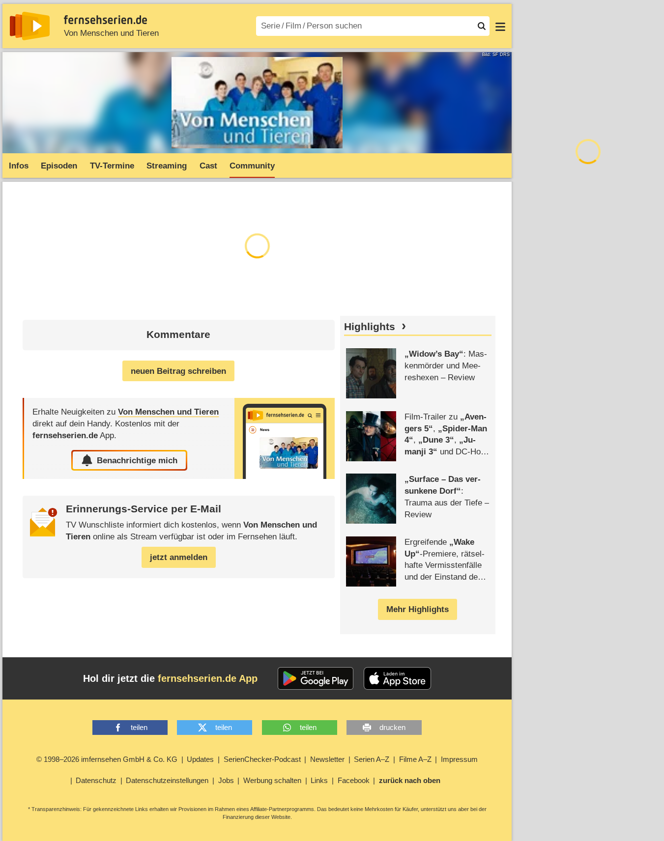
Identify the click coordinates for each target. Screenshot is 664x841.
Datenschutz (96, 780)
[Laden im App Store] (398, 678)
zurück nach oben (409, 780)
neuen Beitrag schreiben (178, 371)
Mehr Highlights (417, 609)
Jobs (226, 780)
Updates (200, 759)
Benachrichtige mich (137, 460)
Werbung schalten (272, 780)
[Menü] (500, 26)
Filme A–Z (415, 759)
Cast (208, 165)
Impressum (459, 759)
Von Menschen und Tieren (111, 33)
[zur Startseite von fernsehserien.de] (30, 26)
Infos (19, 165)
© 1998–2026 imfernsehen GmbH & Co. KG (106, 759)
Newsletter (327, 759)
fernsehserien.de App (208, 678)
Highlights (369, 327)
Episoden (59, 165)
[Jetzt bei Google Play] (316, 678)
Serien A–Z (371, 759)
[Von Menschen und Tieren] (284, 438)
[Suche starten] (482, 26)
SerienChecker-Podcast (262, 759)
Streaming (166, 165)
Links (319, 780)
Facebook (354, 780)
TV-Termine (112, 165)
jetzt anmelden (178, 557)
